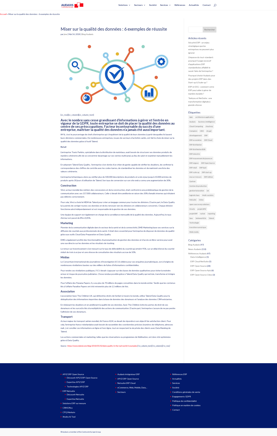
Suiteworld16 (201, 218)
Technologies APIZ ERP (77, 386)
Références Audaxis (197, 253)
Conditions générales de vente (186, 392)
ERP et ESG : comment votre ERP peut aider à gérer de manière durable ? (201, 90)
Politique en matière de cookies (186, 405)
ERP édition (208, 177)
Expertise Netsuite (75, 399)
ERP (205, 135)
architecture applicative (204, 117)
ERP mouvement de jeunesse (200, 158)
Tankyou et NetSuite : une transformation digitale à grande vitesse (200, 101)
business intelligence (206, 122)
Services (164, 5)
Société (153, 5)
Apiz (191, 117)
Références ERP (179, 374)
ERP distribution (195, 145)
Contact (207, 5)
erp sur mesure (195, 177)
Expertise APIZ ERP (76, 382)
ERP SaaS (203, 168)
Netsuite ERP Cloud (126, 383)
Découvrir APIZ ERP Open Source (82, 377)
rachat (202, 214)
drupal (208, 131)
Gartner (192, 181)
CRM (202, 131)
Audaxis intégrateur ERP (128, 374)
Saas (191, 218)
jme (65, 34)
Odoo (201, 200)
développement (195, 135)
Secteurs (138, 5)
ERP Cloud (208, 140)
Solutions (123, 5)
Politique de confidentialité (184, 401)
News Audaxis (194, 249)
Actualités (194, 5)
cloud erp (209, 126)
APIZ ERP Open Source (73, 374)
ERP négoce (194, 163)
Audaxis (192, 122)
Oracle (192, 209)
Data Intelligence (198, 257)
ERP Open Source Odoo (201, 274)
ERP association (195, 140)
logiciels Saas (194, 195)
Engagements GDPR (181, 396)
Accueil (3, 14)
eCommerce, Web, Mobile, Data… (132, 387)
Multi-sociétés (208, 195)
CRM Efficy (68, 408)
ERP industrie (194, 154)
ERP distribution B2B (197, 149)
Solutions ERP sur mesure (74, 403)
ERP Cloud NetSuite (199, 261)
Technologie (194, 223)
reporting (211, 214)
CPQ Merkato (69, 412)
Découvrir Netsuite (75, 394)
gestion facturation (196, 191)
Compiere (193, 131)
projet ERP (193, 214)
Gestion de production (198, 186)
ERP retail (193, 168)
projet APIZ (202, 209)
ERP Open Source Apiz (200, 270)
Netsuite (192, 200)
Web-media (194, 232)
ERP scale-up (194, 172)
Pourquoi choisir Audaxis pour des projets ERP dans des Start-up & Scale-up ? (201, 79)
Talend (211, 218)
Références (180, 5)
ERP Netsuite (69, 391)
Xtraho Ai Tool (69, 416)
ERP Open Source (208, 163)
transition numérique (197, 227)
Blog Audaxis (87, 34)
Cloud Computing (196, 126)
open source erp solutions (199, 204)
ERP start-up (206, 172)
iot (208, 191)
